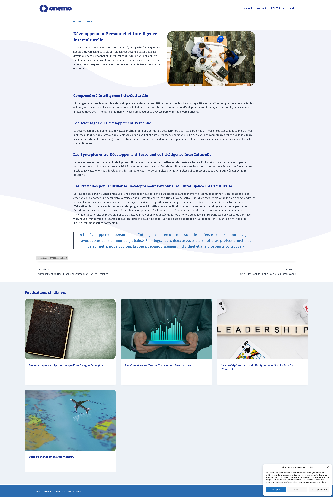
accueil (248, 8)
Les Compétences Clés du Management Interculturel (158, 365)
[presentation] (70, 329)
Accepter (276, 489)
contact (261, 8)
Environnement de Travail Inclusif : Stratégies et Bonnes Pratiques (72, 271)
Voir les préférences (319, 489)
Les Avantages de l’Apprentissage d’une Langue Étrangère (66, 365)
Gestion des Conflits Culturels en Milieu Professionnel (268, 271)
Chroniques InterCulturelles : (83, 21)
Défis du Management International (51, 457)
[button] (327, 467)
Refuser (297, 489)
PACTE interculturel (282, 8)
